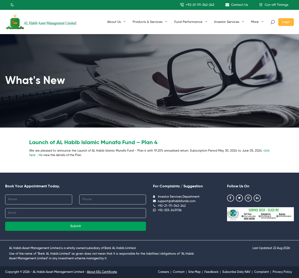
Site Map (194, 272)
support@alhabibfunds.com (177, 201)
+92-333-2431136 (170, 210)
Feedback (211, 272)
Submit (75, 226)
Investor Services (227, 22)
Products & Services (148, 22)
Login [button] (286, 22)
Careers (163, 272)
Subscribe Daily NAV (236, 272)
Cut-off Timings (276, 5)
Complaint (261, 272)
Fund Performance (188, 22)
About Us (114, 22)
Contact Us (239, 5)
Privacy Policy (282, 272)
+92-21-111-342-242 (199, 5)
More (255, 22)
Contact (179, 272)
